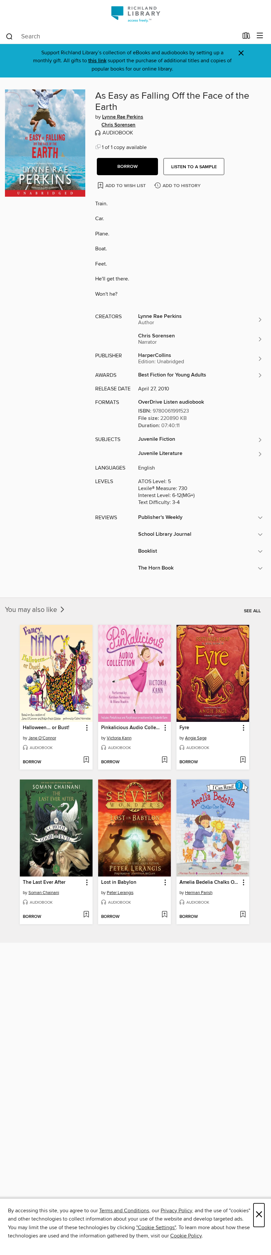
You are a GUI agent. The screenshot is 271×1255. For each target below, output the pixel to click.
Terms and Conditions (124, 1210)
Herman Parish (199, 892)
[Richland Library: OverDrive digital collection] (135, 14)
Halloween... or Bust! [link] (46, 728)
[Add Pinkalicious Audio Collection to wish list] (164, 760)
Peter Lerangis (120, 892)
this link (97, 60)
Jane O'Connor (42, 738)
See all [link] (252, 611)
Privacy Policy (176, 1210)
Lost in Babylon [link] (118, 882)
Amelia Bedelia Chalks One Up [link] (209, 882)
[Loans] (246, 37)
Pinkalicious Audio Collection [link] (131, 728)
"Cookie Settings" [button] (156, 1227)
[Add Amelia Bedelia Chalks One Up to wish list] (243, 915)
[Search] (9, 36)
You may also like (32, 610)
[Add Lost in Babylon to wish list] (164, 915)
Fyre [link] (184, 728)
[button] (127, 166)
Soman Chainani (43, 892)
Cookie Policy (186, 1235)
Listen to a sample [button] (194, 167)
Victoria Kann (119, 738)
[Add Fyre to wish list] (243, 760)
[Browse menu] (260, 35)
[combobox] (121, 36)
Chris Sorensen (118, 125)
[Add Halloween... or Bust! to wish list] (86, 760)
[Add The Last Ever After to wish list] (86, 915)
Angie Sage (196, 738)
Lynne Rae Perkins (122, 117)
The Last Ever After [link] (44, 882)
